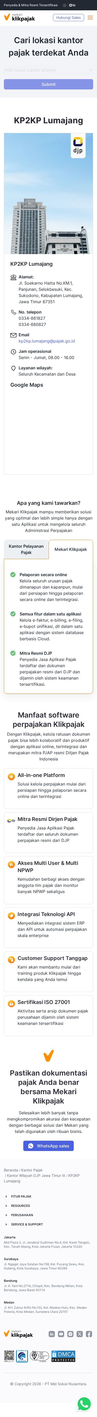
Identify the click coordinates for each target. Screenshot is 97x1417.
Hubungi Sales (68, 17)
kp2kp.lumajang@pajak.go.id (47, 341)
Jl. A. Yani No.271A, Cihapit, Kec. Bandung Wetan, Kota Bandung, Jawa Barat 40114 (43, 1288)
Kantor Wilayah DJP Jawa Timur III (36, 1175)
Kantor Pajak (32, 1170)
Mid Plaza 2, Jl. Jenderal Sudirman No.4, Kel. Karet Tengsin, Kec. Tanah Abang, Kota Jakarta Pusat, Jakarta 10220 (47, 1244)
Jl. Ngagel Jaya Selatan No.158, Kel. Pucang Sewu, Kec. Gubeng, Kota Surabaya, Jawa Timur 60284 (44, 1266)
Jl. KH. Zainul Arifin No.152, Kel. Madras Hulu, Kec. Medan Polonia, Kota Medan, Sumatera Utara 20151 (45, 1310)
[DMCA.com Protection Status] (63, 1356)
